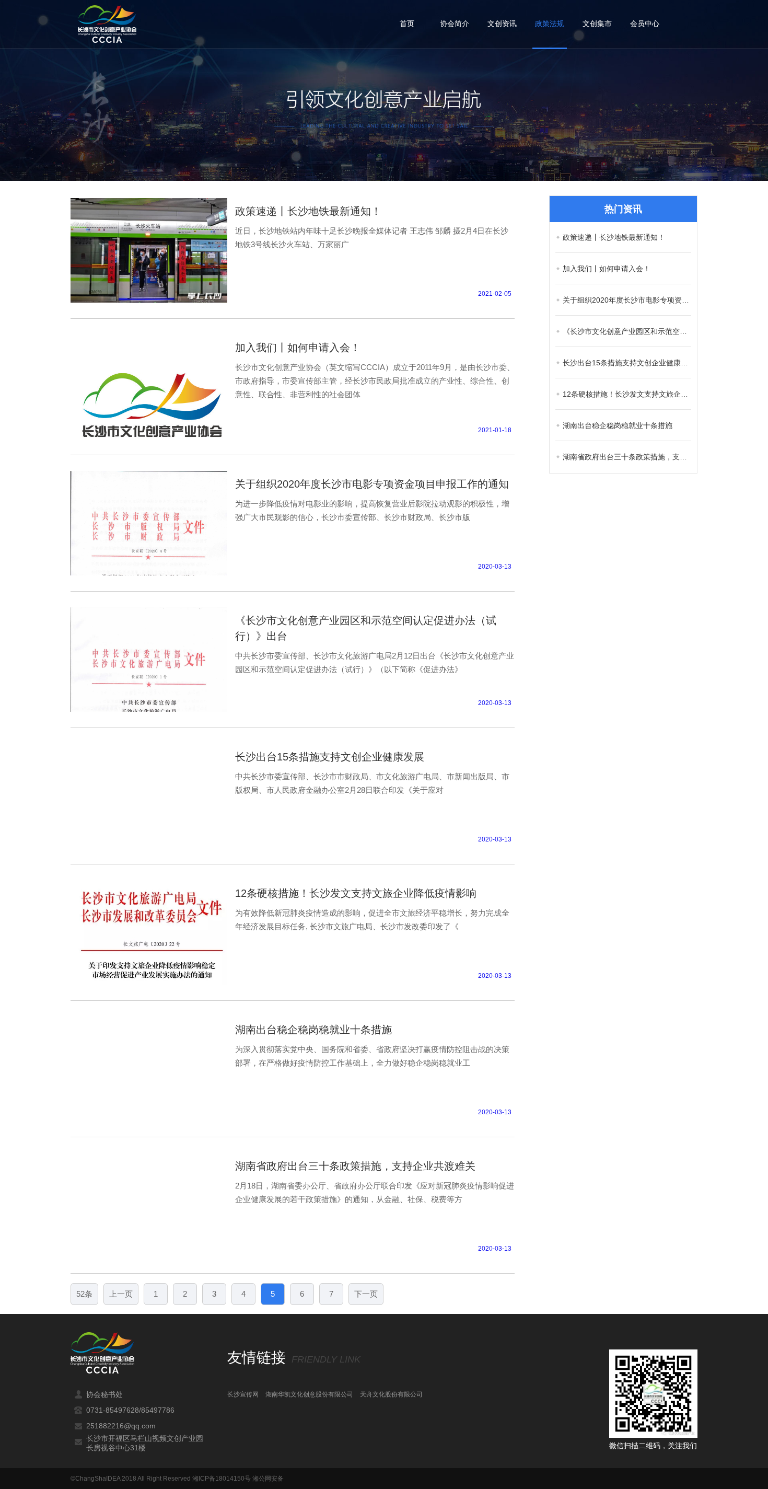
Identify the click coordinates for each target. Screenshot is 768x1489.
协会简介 (454, 23)
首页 (407, 23)
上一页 (121, 1293)
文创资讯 (502, 23)
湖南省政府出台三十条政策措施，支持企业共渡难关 (627, 457)
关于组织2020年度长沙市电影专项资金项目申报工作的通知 (627, 300)
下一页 (366, 1293)
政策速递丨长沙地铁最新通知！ (614, 237)
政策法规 (549, 23)
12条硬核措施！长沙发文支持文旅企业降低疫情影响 (627, 394)
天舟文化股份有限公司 (391, 1394)
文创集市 (597, 23)
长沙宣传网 (243, 1394)
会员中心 (644, 23)
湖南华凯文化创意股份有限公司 (309, 1394)
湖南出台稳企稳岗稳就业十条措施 (617, 425)
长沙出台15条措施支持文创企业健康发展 (627, 363)
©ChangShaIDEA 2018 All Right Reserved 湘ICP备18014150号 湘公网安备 (177, 1478)
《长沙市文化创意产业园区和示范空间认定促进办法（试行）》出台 (627, 331)
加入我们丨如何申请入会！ (606, 268)
